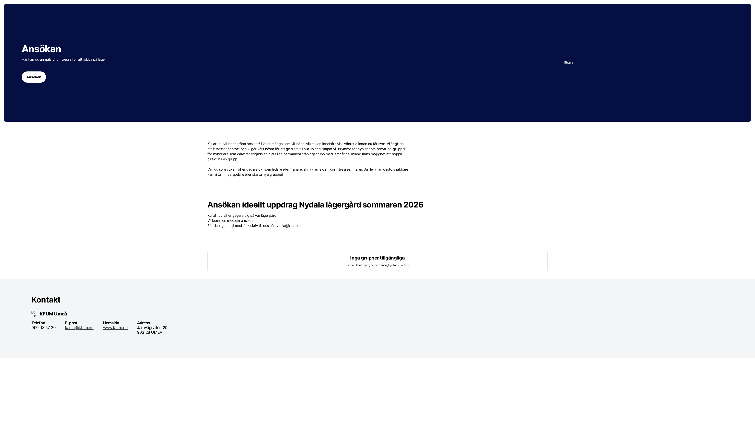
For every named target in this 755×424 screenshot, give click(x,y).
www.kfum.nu (115, 327)
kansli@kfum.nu (79, 327)
